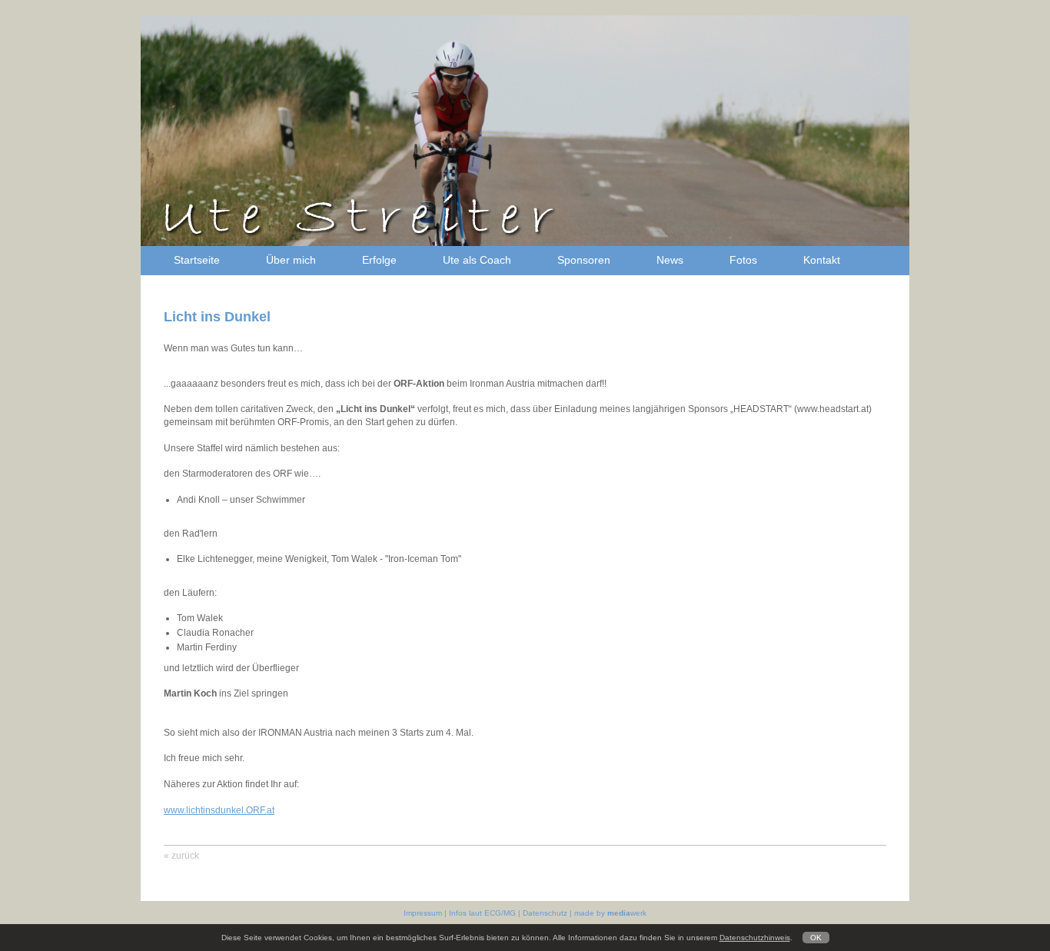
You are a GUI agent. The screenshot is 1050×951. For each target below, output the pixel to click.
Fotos (743, 260)
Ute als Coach (477, 260)
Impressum (424, 913)
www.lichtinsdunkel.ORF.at (219, 810)
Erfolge (379, 260)
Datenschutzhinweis (754, 937)
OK (816, 937)
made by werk (610, 913)
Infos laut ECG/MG (483, 913)
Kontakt (821, 260)
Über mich (291, 260)
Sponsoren (583, 260)
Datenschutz (546, 913)
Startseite (197, 260)
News (669, 260)
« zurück (181, 855)
